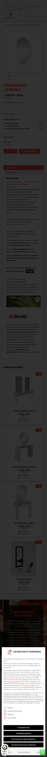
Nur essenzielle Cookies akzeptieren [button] (23, 739)
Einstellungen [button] (26, 685)
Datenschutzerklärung (14, 682)
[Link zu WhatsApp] (42, 751)
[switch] (5, 754)
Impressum (39, 752)
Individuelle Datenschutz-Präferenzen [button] (23, 745)
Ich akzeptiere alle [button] (24, 728)
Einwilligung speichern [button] (23, 733)
